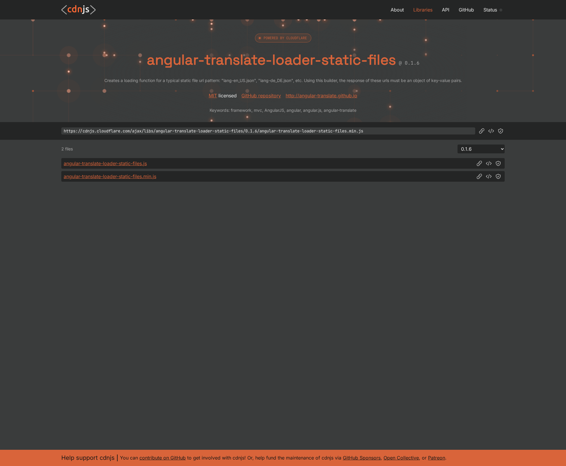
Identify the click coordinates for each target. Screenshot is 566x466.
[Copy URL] (482, 131)
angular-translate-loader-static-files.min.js (110, 176)
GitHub (466, 10)
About (397, 10)
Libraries (422, 10)
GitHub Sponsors (362, 458)
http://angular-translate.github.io (321, 96)
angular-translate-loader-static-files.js (105, 163)
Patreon (436, 458)
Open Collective (401, 458)
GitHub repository (261, 96)
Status (490, 10)
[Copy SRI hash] (500, 131)
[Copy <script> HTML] (491, 131)
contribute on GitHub (162, 458)
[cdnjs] (78, 9)
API (445, 10)
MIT (213, 96)
